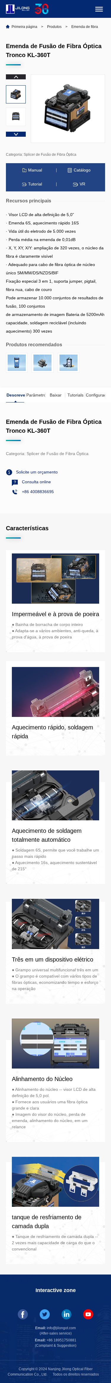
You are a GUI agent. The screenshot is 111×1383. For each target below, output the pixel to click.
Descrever (16, 395)
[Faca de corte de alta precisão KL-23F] (42, 363)
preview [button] (16, 76)
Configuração (95, 395)
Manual (35, 170)
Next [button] (16, 134)
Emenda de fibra (84, 27)
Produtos (54, 27)
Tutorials (75, 395)
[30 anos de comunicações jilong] (41, 7)
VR (82, 184)
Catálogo (82, 170)
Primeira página (24, 27)
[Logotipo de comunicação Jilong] (18, 7)
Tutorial (35, 184)
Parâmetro (36, 395)
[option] (16, 94)
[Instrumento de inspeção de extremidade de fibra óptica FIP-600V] (68, 363)
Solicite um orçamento (36, 472)
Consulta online (36, 481)
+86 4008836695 (37, 491)
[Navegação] (99, 10)
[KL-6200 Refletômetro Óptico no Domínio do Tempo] (17, 363)
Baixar (56, 395)
